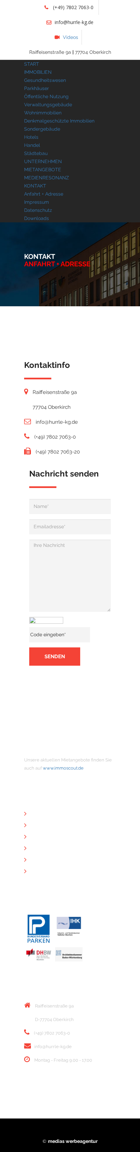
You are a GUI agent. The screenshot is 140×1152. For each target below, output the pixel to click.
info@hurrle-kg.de (74, 22)
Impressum (36, 202)
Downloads (36, 218)
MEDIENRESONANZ (46, 177)
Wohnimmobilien (43, 112)
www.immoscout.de (63, 768)
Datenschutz (38, 210)
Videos (70, 37)
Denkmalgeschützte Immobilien (59, 121)
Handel (32, 145)
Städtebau (36, 153)
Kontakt (41, 837)
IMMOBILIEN (38, 72)
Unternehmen (48, 814)
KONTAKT (35, 186)
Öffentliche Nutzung (46, 96)
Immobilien (45, 825)
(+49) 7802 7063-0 (72, 7)
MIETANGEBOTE (42, 169)
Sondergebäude (42, 129)
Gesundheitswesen (45, 80)
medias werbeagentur (73, 1141)
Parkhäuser (36, 88)
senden (55, 656)
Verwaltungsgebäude (48, 104)
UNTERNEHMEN (43, 161)
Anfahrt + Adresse (43, 194)
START (31, 64)
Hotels (31, 137)
